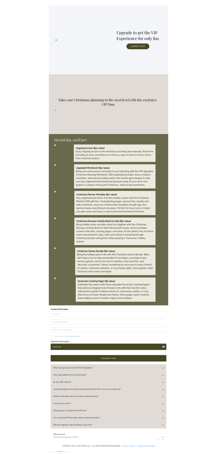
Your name (57, 314)
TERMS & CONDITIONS (146, 446)
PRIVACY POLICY (129, 446)
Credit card (56, 347)
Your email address (60, 322)
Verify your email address (62, 330)
